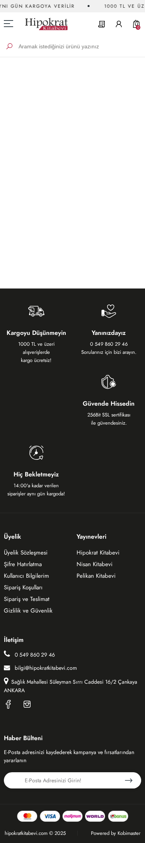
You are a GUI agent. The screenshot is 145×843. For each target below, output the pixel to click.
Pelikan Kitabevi (96, 576)
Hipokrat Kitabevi (98, 552)
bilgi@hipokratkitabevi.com (46, 668)
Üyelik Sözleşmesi (26, 552)
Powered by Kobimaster (115, 833)
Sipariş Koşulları (23, 587)
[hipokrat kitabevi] (43, 23)
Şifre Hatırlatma (23, 564)
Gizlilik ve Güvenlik (28, 610)
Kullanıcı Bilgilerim (26, 576)
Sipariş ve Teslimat (26, 599)
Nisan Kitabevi (95, 564)
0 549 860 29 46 (34, 655)
